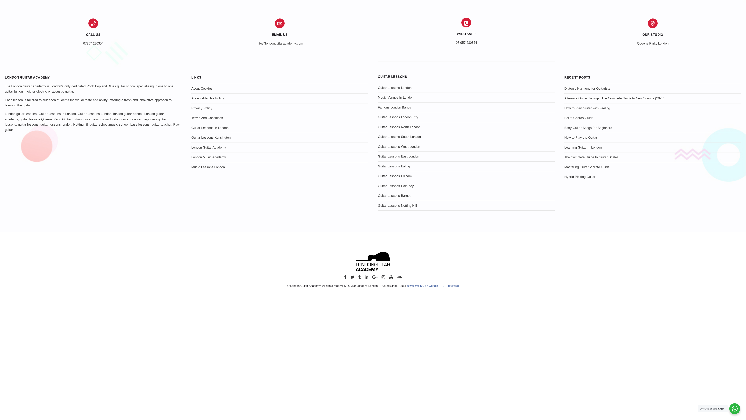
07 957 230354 (466, 43)
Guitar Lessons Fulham (395, 176)
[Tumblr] (359, 278)
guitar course (130, 119)
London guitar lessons (21, 114)
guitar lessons (28, 124)
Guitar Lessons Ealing (394, 166)
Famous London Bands (394, 107)
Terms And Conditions (207, 118)
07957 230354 (93, 43)
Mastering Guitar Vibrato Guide (586, 167)
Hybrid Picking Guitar (579, 177)
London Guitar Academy (208, 147)
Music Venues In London (395, 97)
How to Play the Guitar (580, 137)
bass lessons (140, 124)
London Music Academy (208, 157)
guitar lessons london (55, 124)
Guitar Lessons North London (399, 127)
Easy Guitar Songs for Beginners (588, 128)
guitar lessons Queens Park (40, 119)
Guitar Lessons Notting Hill (397, 205)
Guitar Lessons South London (399, 137)
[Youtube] (391, 278)
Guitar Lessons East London (398, 156)
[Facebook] (345, 278)
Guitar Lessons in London (57, 114)
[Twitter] (352, 278)
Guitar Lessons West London (399, 147)
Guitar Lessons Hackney (396, 186)
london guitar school (127, 114)
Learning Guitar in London (583, 147)
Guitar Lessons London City (398, 117)
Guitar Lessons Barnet (394, 196)
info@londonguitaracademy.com (280, 43)
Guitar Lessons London (94, 114)
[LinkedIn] (366, 278)
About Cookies (202, 88)
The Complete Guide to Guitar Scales (591, 157)
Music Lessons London (208, 167)
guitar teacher (161, 124)
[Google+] (375, 278)
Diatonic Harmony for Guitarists (587, 88)
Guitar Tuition (72, 119)
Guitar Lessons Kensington (211, 137)
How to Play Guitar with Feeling (587, 108)
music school (118, 124)
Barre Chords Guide (578, 118)
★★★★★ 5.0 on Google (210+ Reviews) (433, 285)
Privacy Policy (201, 108)
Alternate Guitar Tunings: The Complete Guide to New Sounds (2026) (614, 98)
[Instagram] (383, 278)
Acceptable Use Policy (207, 98)
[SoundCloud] (399, 278)
